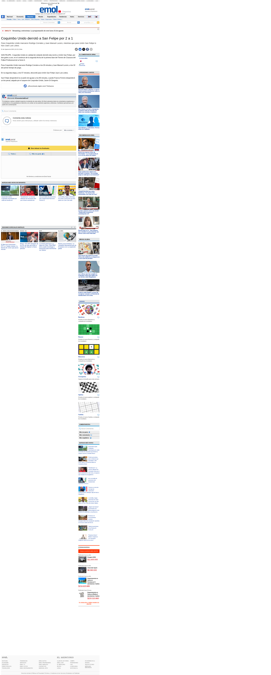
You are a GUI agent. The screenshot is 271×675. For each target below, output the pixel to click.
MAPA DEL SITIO (43, 668)
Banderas (81, 317)
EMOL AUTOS (42, 661)
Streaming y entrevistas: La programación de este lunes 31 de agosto (37, 31)
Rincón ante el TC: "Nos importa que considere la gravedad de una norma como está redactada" (88, 232)
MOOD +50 (23, 231)
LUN (71, 664)
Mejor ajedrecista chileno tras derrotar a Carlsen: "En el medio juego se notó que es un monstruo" (88, 173)
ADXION (87, 662)
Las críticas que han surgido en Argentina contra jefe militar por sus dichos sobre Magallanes (87, 275)
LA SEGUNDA (73, 666)
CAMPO (72, 661)
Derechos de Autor (26, 673)
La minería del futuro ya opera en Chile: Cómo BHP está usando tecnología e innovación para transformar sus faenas (47, 247)
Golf (23, 19)
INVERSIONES (74, 662)
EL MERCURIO (61, 664)
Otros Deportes (35, 19)
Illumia (60, 231)
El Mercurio (11, 0)
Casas (82, 0)
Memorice (81, 357)
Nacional (10, 17)
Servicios (81, 17)
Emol (3, 0)
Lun (97, 0)
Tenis (19, 19)
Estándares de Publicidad (72, 673)
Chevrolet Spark (92, 568)
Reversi (80, 337)
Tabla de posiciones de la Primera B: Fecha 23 (93, 528)
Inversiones (38, 0)
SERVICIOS (23, 662)
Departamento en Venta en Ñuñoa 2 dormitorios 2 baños (93, 594)
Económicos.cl (71, 0)
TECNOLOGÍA (6, 668)
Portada (9, 19)
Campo (30, 0)
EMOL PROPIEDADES (45, 662)
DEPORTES (5, 664)
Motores (27, 19)
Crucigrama (82, 376)
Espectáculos (51, 17)
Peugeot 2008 (91, 557)
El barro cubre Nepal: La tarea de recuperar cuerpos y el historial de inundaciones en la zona (88, 294)
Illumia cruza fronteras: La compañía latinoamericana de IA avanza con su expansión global (67, 246)
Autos (46, 0)
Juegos (82, 301)
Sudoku (80, 414)
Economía (20, 17)
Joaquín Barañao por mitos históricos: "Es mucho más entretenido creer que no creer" (87, 193)
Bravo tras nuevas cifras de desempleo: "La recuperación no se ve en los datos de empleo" (88, 154)
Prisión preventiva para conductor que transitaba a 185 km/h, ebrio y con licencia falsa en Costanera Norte (88, 461)
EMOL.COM (60, 662)
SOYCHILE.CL (74, 668)
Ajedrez (80, 395)
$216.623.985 (84, 586)
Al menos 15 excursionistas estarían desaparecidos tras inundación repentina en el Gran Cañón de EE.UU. (88, 519)
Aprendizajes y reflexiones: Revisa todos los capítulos (88, 128)
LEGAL (59, 668)
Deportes (30, 17)
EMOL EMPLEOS (43, 664)
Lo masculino (83, 58)
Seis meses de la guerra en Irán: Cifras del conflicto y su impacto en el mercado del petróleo (89, 257)
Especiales (49, 19)
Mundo (40, 17)
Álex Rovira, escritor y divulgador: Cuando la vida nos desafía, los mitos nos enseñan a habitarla (88, 110)
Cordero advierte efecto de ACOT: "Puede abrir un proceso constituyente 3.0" (88, 212)
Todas (42, 19)
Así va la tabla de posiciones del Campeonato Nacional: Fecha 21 (47, 198)
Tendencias (63, 17)
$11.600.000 (92, 559)
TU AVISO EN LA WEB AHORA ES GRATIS (89, 603)
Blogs (19, 0)
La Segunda (90, 0)
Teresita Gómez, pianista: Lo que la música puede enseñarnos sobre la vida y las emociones (89, 91)
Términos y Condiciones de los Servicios (54, 673)
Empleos (62, 0)
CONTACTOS (42, 666)
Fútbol (14, 19)
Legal (24, 0)
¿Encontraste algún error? (41, 86)
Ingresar (87, 11)
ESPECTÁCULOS (6, 666)
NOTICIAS (5, 661)
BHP (40, 231)
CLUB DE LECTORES (63, 661)
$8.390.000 (92, 570)
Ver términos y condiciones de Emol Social (38, 176)
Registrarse (94, 11)
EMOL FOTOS (24, 666)
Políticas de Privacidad (38, 673)
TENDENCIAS (23, 661)
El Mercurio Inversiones (10, 231)
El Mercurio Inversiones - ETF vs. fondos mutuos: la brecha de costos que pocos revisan (9, 247)
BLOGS (59, 666)
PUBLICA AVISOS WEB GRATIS (89, 551)
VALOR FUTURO (89, 664)
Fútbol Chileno (57, 19)
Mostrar (50, 5)
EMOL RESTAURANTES (26, 668)
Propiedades (54, 0)
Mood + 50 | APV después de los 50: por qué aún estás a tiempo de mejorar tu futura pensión (29, 246)
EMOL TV (22, 664)
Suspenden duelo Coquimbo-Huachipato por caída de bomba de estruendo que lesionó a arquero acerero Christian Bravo (88, 450)
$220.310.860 (93, 598)
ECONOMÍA (5, 662)
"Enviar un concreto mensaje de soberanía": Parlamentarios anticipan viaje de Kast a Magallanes (88, 491)
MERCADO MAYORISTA (88, 667)
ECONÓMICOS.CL (90, 661)
